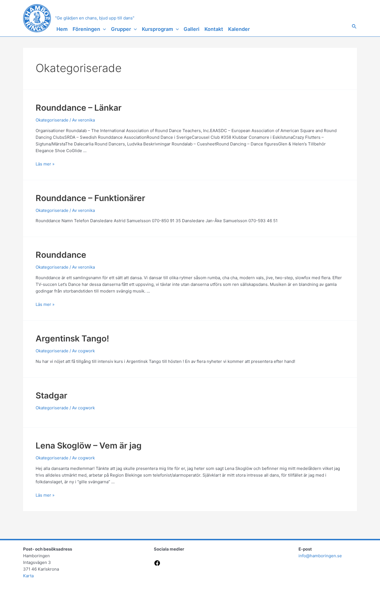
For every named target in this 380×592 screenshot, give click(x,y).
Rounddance (61, 255)
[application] (103, 29)
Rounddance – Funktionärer (90, 198)
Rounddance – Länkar (79, 108)
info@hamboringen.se (320, 555)
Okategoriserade (52, 120)
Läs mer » (45, 164)
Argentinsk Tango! (72, 338)
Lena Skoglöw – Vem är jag (89, 445)
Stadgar (51, 395)
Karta (28, 575)
